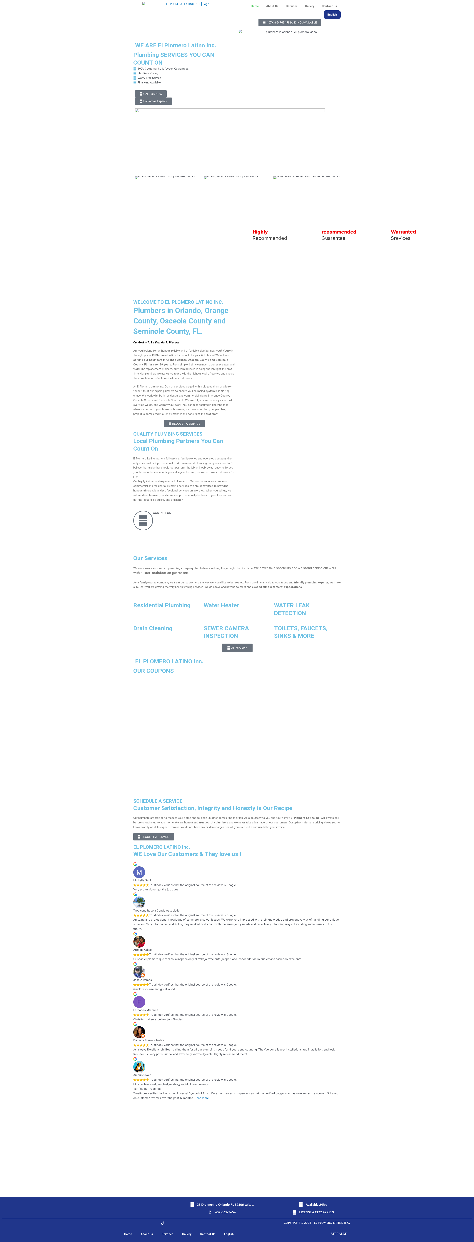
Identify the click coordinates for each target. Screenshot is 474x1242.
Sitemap (339, 1234)
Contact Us (329, 6)
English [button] (332, 14)
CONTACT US (162, 513)
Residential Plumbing (162, 605)
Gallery (309, 6)
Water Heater (221, 605)
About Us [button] (272, 6)
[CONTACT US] (143, 520)
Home (255, 6)
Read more (202, 1098)
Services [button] (292, 6)
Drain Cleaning (152, 628)
